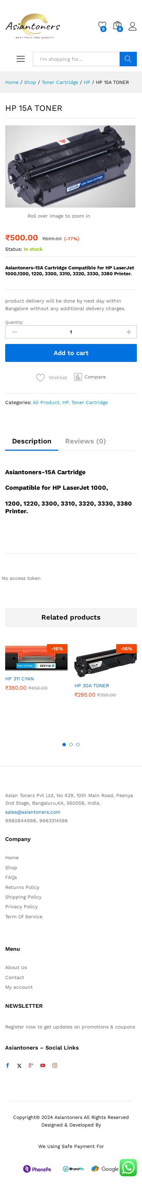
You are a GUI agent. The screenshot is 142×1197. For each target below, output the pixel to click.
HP (65, 402)
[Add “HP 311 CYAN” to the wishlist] (51, 667)
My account (19, 987)
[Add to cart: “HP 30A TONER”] (89, 674)
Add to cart (71, 352)
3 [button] (78, 744)
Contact (14, 977)
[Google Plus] (31, 1066)
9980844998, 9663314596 (36, 820)
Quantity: (14, 322)
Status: (13, 249)
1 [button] (64, 744)
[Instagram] (55, 1065)
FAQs (11, 877)
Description (31, 441)
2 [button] (71, 744)
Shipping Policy (23, 897)
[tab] (31, 444)
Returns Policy (22, 887)
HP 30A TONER (91, 685)
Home (12, 857)
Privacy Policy (21, 906)
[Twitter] (19, 1066)
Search (128, 59)
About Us (16, 967)
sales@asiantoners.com (32, 812)
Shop (11, 867)
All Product (46, 402)
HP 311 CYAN (19, 678)
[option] (36, 672)
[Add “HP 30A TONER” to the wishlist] (120, 674)
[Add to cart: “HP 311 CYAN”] (20, 667)
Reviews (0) (85, 441)
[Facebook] (7, 1066)
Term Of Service (23, 916)
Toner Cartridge (89, 402)
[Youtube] (43, 1066)
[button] (90, 377)
